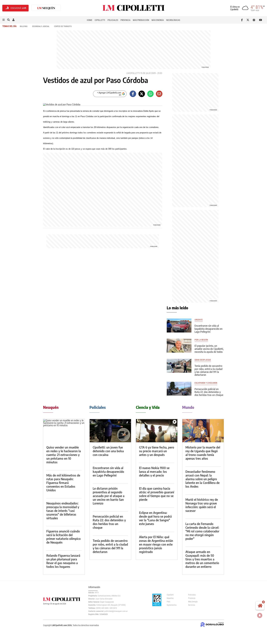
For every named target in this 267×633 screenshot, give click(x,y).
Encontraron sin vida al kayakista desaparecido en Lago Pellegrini (208, 328)
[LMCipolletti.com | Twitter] (248, 20)
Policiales (113, 20)
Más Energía (158, 20)
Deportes (170, 598)
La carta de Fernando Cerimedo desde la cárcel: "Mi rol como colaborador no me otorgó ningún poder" (202, 531)
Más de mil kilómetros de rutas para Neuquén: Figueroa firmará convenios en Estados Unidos (63, 482)
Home (89, 20)
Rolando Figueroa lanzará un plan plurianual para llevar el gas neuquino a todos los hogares (63, 560)
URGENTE (199, 320)
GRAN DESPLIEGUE (203, 360)
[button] (3, 20)
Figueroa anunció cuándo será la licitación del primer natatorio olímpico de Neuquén (63, 536)
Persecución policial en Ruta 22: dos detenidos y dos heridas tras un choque (209, 391)
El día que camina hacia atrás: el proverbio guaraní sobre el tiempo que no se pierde (156, 493)
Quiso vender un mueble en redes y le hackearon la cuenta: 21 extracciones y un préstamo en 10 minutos (63, 454)
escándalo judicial (40, 26)
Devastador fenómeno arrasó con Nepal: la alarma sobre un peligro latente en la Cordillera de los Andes (202, 479)
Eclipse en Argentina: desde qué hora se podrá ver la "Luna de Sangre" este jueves (155, 518)
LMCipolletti (133, 73)
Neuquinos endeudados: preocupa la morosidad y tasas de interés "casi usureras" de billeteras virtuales (62, 510)
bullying (24, 26)
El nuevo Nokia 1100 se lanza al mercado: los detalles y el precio (154, 471)
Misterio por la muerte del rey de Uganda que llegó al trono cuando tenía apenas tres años (202, 452)
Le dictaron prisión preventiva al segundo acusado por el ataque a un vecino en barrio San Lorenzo (108, 495)
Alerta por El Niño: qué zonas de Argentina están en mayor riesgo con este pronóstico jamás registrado (156, 544)
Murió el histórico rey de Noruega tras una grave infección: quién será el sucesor (201, 505)
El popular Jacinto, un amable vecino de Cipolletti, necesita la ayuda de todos (209, 348)
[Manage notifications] (259, 615)
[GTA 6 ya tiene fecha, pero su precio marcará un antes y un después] (156, 430)
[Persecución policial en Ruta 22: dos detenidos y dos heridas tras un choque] (179, 389)
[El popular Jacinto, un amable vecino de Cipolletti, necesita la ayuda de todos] (179, 346)
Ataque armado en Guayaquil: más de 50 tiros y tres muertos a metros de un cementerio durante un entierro (202, 559)
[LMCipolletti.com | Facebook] (242, 20)
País (168, 602)
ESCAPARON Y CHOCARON (206, 383)
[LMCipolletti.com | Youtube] (261, 20)
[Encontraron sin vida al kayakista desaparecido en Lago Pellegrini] (179, 325)
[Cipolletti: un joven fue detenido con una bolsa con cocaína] (110, 430)
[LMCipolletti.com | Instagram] (254, 20)
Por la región (201, 340)
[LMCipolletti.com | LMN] (46, 8)
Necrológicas (173, 20)
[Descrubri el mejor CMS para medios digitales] (212, 627)
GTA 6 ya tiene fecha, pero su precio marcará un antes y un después (156, 451)
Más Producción (141, 20)
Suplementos (171, 605)
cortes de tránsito (63, 26)
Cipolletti (100, 20)
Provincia (125, 20)
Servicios (191, 605)
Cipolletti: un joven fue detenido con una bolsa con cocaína (108, 451)
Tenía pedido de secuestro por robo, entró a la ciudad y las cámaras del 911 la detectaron (208, 370)
